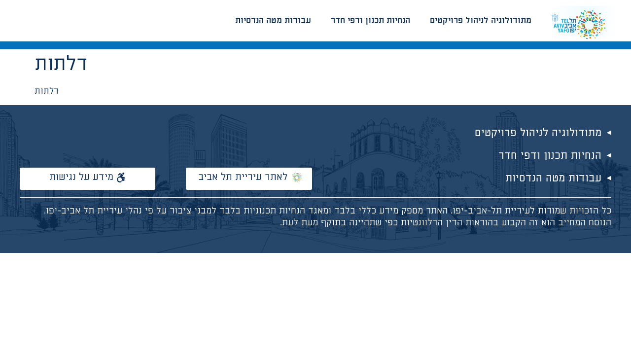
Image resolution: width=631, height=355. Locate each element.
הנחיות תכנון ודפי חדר (370, 20)
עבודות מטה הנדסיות (273, 20)
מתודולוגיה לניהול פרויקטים (480, 20)
